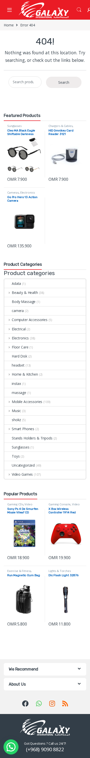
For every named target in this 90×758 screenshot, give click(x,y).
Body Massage (24, 301)
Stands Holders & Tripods (32, 438)
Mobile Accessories (27, 401)
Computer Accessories (30, 319)
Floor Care (20, 347)
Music (16, 410)
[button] (11, 746)
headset (18, 365)
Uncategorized (23, 465)
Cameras (13, 192)
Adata (16, 283)
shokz (16, 419)
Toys (16, 456)
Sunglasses (14, 126)
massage (19, 392)
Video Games (22, 474)
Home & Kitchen (25, 374)
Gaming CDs (15, 504)
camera (18, 310)
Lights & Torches (59, 571)
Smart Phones (23, 428)
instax (16, 383)
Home (9, 25)
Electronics (27, 192)
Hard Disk (19, 356)
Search (79, 10)
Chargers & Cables (60, 126)
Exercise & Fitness (19, 571)
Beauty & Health (25, 292)
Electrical (19, 329)
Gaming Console (59, 504)
